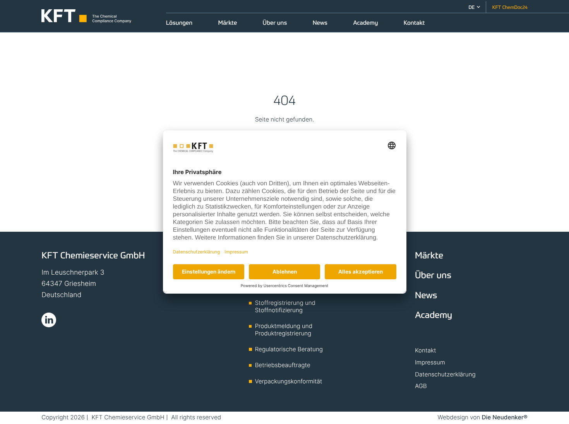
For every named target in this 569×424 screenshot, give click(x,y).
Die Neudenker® (504, 417)
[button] (474, 7)
